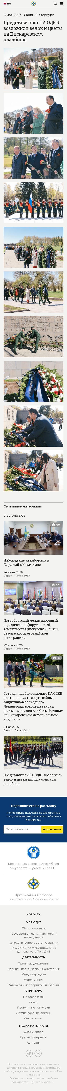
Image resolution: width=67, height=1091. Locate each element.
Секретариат (33, 1018)
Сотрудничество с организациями (33, 942)
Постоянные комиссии (33, 1007)
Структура (33, 990)
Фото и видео (33, 1032)
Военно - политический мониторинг (33, 969)
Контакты (33, 1042)
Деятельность (33, 957)
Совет (33, 1002)
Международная (33, 974)
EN (7, 3)
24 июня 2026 (13, 572)
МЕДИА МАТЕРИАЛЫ (33, 1025)
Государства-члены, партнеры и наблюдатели (33, 935)
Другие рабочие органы (33, 1013)
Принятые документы (33, 963)
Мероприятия (34, 979)
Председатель (33, 996)
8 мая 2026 (11, 726)
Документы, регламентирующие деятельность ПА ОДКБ (33, 949)
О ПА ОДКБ (33, 922)
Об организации (33, 928)
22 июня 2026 (13, 645)
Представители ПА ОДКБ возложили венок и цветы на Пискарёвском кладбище (33, 779)
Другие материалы (33, 1037)
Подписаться (52, 829)
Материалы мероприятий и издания (33, 985)
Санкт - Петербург (17, 575)
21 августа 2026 (14, 515)
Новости (33, 914)
